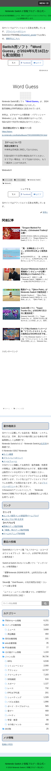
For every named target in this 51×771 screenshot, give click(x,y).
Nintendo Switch (34, 180)
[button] (45, 603)
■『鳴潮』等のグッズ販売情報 (15, 530)
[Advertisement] (25, 378)
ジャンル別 (8, 180)
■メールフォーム (9, 461)
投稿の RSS (7, 744)
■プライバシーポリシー (12, 458)
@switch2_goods (28, 35)
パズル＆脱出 (20, 180)
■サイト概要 (7, 454)
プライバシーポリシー (16, 31)
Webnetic (8, 183)
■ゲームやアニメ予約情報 (13, 534)
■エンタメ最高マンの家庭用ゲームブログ (20, 516)
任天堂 (44, 444)
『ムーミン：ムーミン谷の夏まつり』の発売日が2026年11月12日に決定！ (24, 594)
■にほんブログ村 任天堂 (13, 519)
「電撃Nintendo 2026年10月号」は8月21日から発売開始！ (24, 574)
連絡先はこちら (13, 38)
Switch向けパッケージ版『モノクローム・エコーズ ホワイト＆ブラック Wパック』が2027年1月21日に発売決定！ (25, 553)
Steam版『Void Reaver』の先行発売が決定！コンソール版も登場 (24, 584)
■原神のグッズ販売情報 (12, 526)
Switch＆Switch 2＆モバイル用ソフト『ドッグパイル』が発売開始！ (25, 565)
